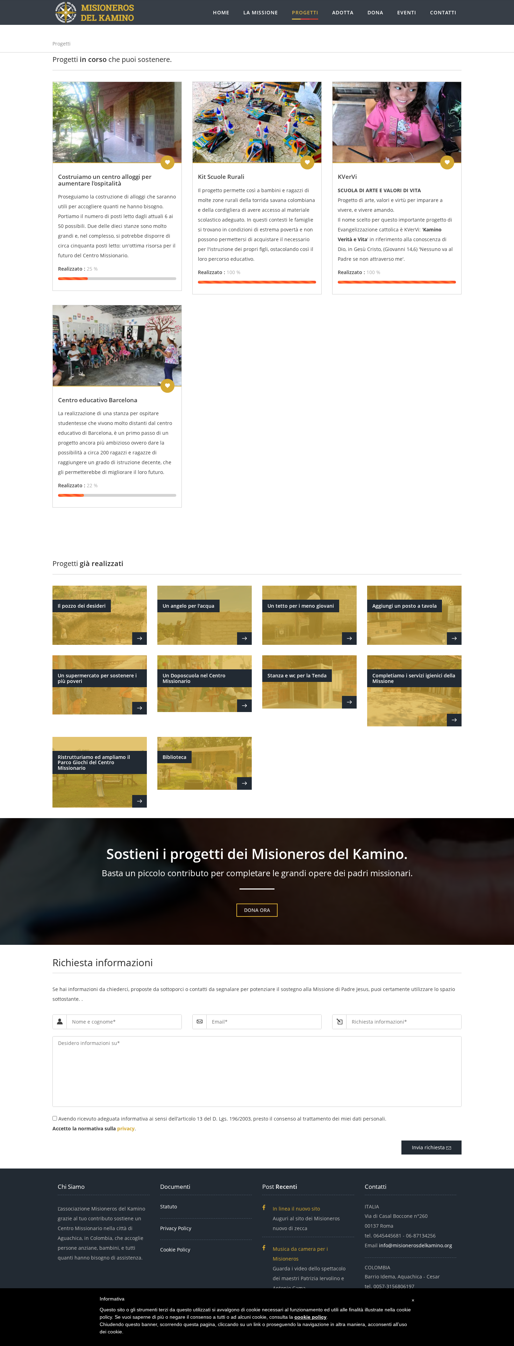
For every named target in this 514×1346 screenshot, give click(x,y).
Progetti (305, 12)
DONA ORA (257, 910)
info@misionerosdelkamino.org (415, 1245)
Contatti (443, 12)
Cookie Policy (175, 1249)
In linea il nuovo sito (296, 1208)
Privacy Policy (175, 1228)
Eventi (406, 12)
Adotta (343, 12)
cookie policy (310, 1317)
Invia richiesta (429, 1147)
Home (221, 12)
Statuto (168, 1206)
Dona (375, 12)
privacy (126, 1128)
